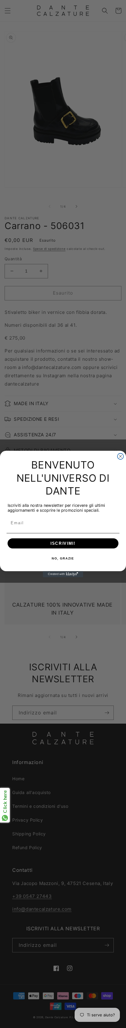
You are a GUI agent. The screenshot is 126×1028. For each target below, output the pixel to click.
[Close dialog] (120, 456)
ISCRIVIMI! (63, 543)
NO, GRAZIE (63, 558)
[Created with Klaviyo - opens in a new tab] (63, 574)
